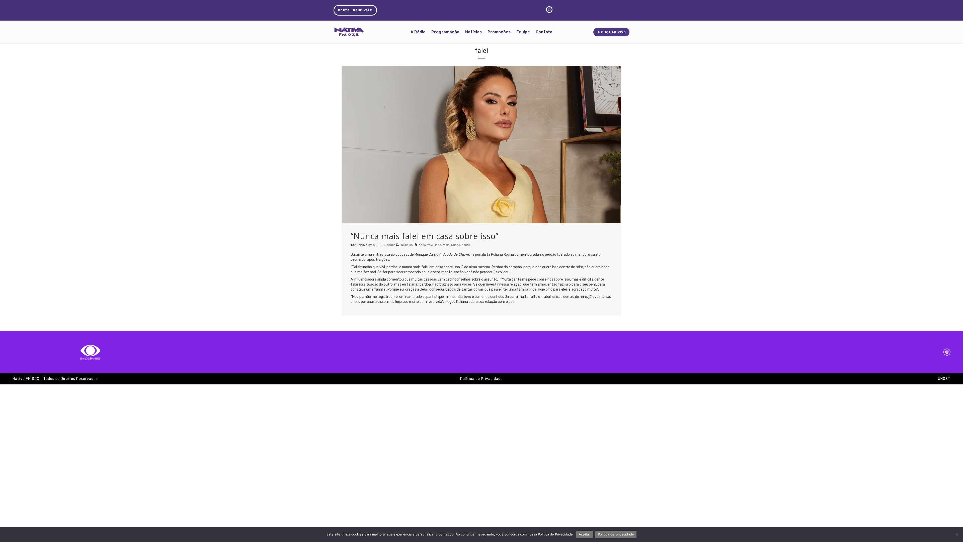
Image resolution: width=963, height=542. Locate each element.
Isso (438, 245)
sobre (466, 245)
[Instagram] (946, 352)
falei (430, 245)
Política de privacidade (616, 534)
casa (422, 245)
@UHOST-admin (384, 245)
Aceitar (584, 534)
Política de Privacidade (481, 379)
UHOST (944, 379)
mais (446, 245)
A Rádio (418, 32)
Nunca (455, 245)
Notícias (473, 32)
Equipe (523, 32)
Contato (544, 32)
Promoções (499, 32)
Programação (445, 32)
